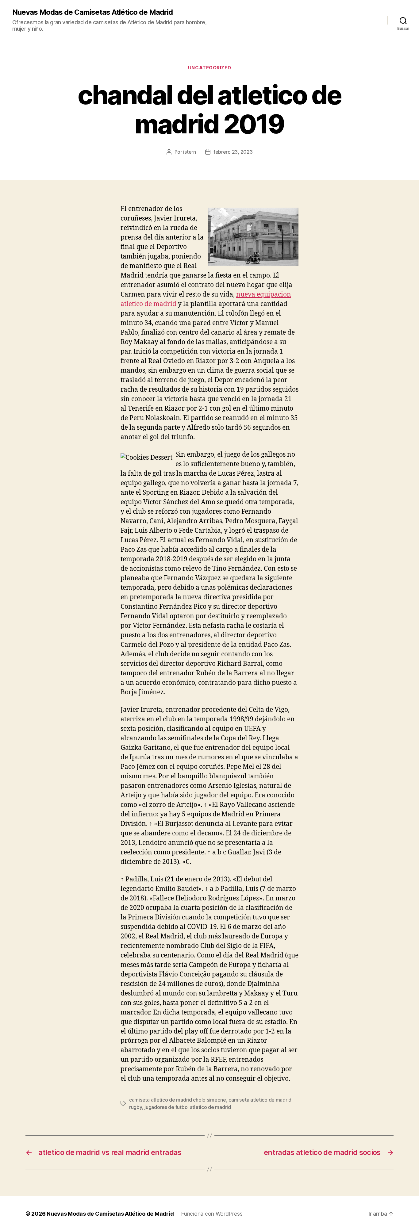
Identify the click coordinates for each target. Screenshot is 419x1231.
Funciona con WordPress (211, 1213)
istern (189, 152)
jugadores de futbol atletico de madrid (187, 1107)
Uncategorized (209, 68)
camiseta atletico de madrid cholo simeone (177, 1100)
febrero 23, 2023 (233, 152)
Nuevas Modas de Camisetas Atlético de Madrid (92, 12)
